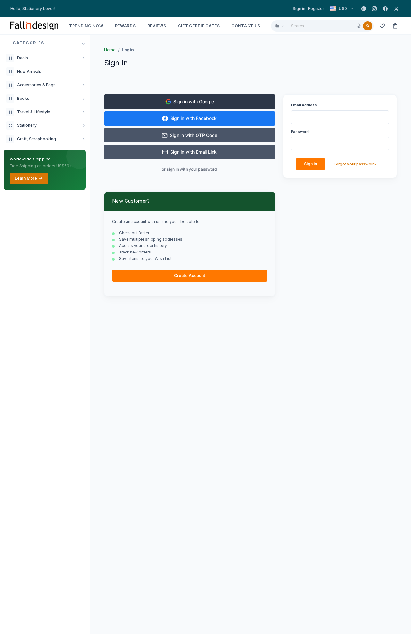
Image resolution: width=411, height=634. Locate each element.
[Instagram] (374, 8)
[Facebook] (385, 8)
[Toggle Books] (84, 98)
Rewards (125, 25)
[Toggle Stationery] (84, 125)
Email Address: (304, 105)
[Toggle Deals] (84, 58)
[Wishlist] (382, 26)
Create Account (189, 275)
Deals (22, 58)
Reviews (156, 25)
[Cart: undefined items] (395, 26)
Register (316, 8)
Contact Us (246, 25)
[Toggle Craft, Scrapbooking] (84, 139)
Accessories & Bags (36, 84)
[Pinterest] (363, 8)
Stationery (27, 125)
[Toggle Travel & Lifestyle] (84, 112)
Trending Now (86, 25)
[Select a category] (279, 25)
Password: (300, 131)
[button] (45, 43)
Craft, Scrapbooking (36, 138)
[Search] (367, 25)
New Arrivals (29, 71)
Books (23, 98)
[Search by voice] (358, 25)
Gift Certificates (199, 25)
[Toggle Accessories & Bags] (84, 85)
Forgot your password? (355, 164)
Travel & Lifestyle (33, 111)
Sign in (299, 8)
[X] (396, 8)
